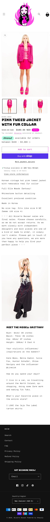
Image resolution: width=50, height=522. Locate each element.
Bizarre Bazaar (20, 517)
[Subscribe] (38, 476)
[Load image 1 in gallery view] (9, 106)
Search (8, 435)
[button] (3, 14)
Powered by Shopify (35, 517)
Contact (8, 440)
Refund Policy (12, 456)
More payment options (25, 162)
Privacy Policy (12, 451)
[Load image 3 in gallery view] (40, 106)
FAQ (6, 446)
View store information (16, 174)
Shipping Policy (13, 462)
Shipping (18, 133)
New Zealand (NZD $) (24, 501)
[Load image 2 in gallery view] (25, 106)
